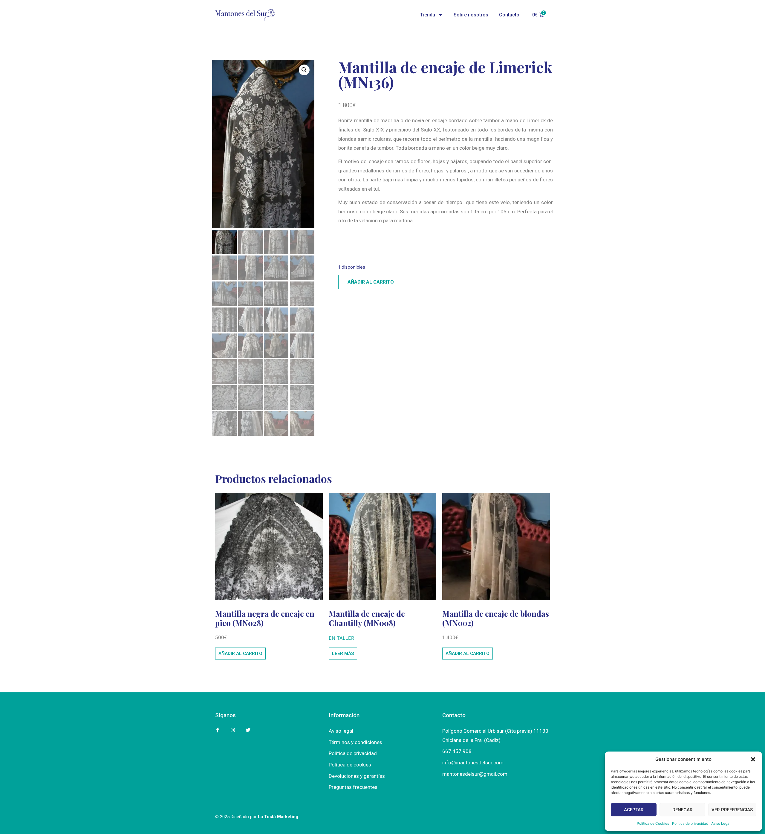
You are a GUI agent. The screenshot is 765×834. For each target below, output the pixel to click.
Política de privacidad (690, 823)
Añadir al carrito (371, 282)
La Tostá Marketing (278, 816)
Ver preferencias (732, 809)
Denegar (682, 809)
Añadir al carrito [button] (240, 653)
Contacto (509, 15)
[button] (753, 759)
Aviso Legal (720, 823)
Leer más (343, 653)
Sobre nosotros (471, 15)
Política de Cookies (653, 823)
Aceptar (634, 809)
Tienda (427, 15)
